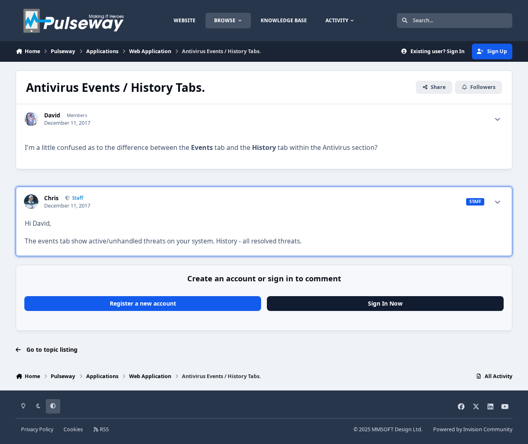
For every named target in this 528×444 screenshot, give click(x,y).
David (52, 115)
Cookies (73, 429)
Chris (51, 198)
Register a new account (143, 303)
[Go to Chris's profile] (31, 201)
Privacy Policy (37, 429)
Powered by (472, 429)
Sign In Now (385, 303)
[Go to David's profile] (31, 119)
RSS (104, 429)
